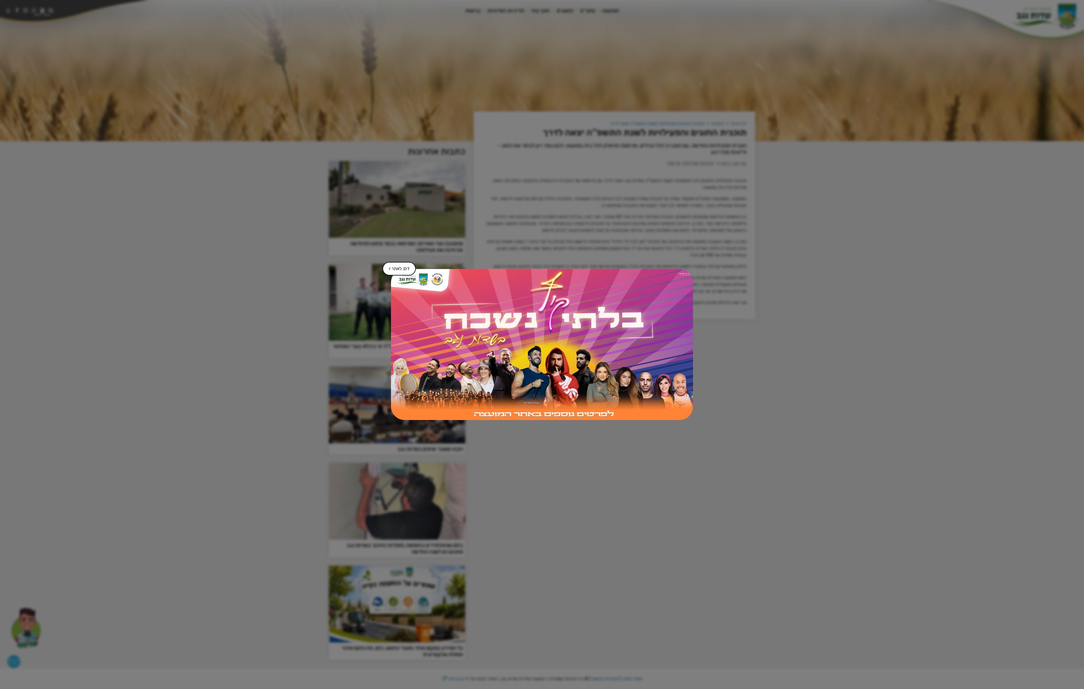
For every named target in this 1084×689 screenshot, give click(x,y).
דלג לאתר (396, 266)
